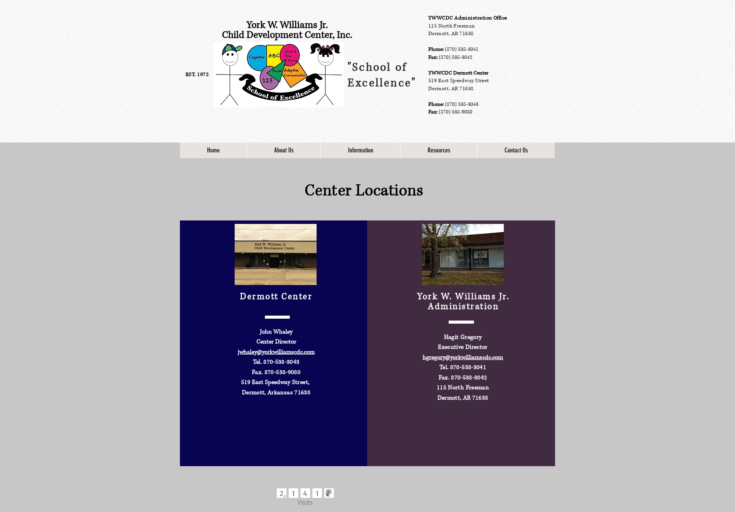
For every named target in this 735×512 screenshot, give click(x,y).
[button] (283, 150)
